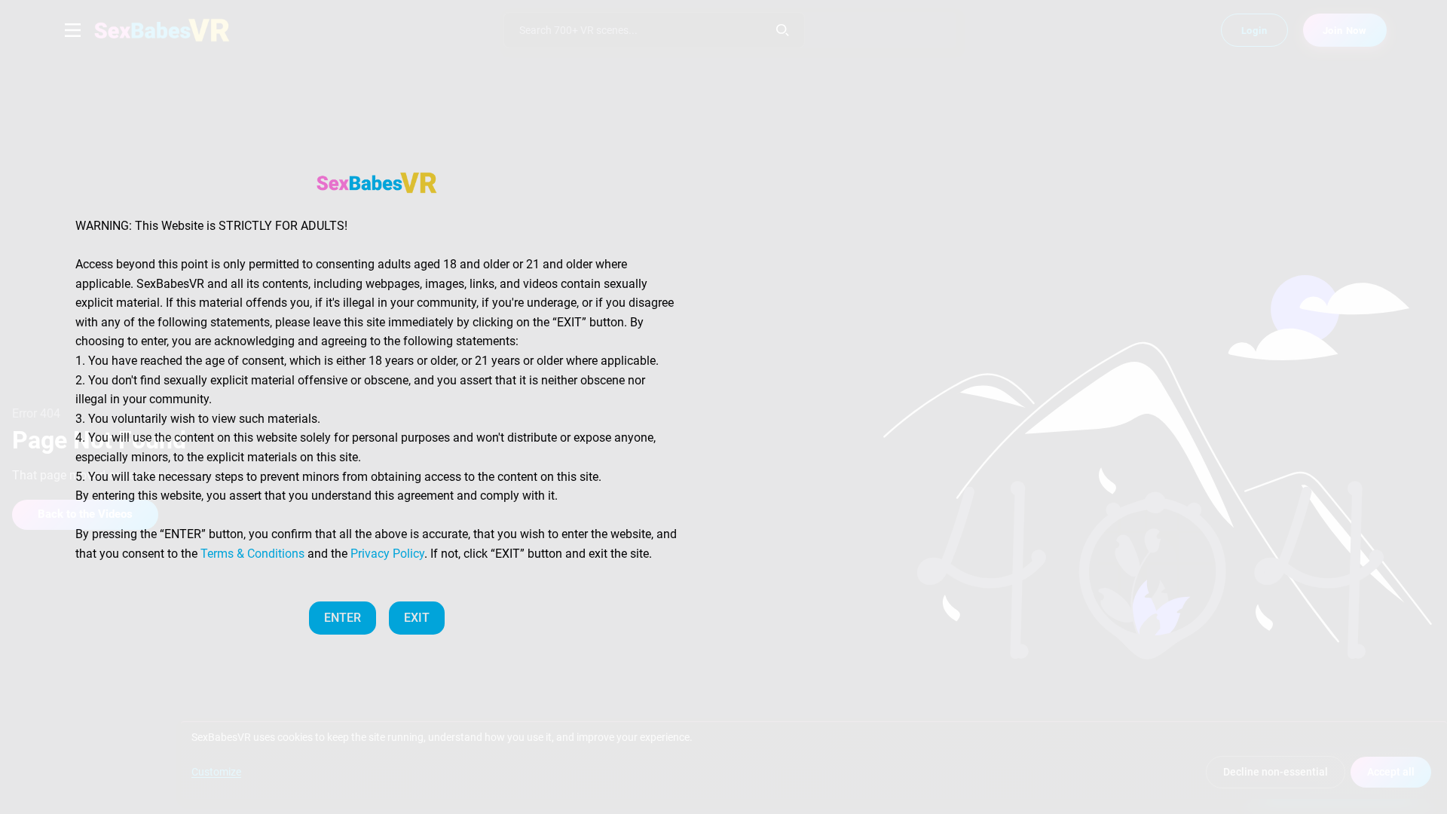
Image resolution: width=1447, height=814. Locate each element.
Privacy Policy (387, 553)
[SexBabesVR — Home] (377, 182)
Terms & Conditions (252, 553)
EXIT (417, 617)
